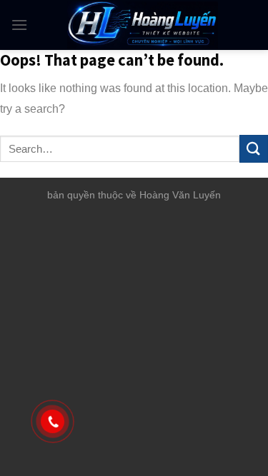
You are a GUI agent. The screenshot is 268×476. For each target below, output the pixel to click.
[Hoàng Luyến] (143, 25)
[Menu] (19, 24)
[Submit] (253, 149)
